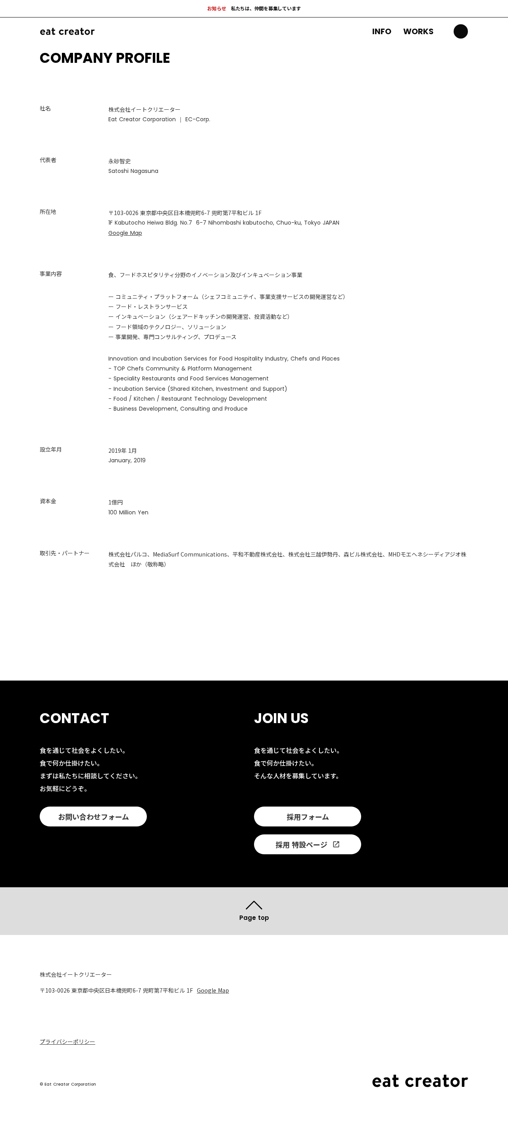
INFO (381, 31)
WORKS (418, 31)
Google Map (125, 233)
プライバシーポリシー (67, 1041)
